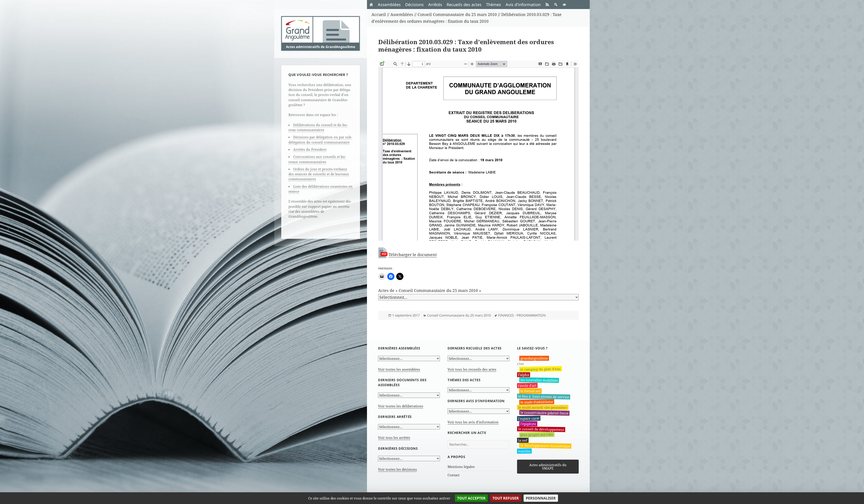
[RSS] (547, 4)
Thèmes (493, 4)
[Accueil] (371, 4)
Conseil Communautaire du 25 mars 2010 (459, 315)
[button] (555, 4)
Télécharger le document (413, 254)
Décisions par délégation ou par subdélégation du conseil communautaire (320, 139)
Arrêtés (435, 4)
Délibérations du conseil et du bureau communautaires (318, 127)
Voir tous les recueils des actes (472, 369)
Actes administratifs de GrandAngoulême (320, 46)
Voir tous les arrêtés (394, 437)
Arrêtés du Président (309, 149)
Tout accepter (471, 498)
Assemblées (389, 4)
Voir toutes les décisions (397, 469)
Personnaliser (541, 498)
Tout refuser (506, 498)
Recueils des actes (464, 4)
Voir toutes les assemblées (399, 369)
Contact (453, 475)
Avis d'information (523, 4)
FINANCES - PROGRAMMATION (522, 315)
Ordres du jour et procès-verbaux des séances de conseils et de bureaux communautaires (318, 174)
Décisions (414, 4)
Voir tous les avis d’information (473, 422)
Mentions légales (461, 466)
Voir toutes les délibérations (400, 406)
